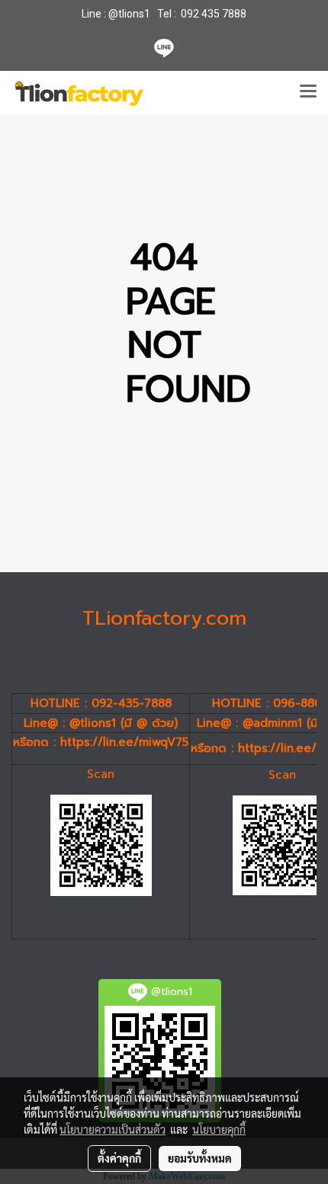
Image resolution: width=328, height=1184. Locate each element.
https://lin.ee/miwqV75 (124, 742)
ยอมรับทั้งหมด (200, 1158)
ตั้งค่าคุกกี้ (119, 1158)
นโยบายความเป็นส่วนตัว (112, 1129)
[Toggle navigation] (308, 92)
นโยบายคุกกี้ (219, 1129)
